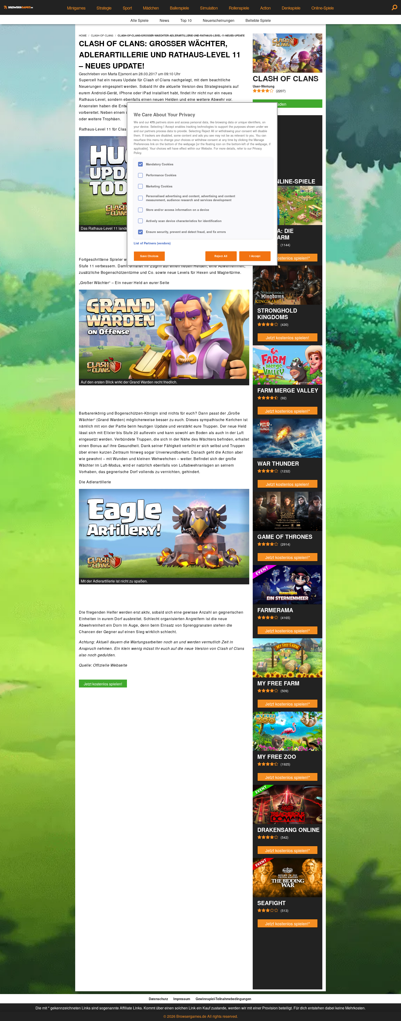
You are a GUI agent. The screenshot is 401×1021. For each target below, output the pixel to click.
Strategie (104, 8)
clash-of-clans (102, 35)
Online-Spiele (322, 8)
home (83, 35)
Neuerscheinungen (218, 20)
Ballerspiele (179, 8)
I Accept (255, 256)
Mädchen (151, 8)
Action (265, 8)
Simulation (208, 8)
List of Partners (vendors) (152, 243)
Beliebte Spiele (258, 20)
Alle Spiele (139, 20)
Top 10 (186, 20)
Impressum (181, 998)
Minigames (76, 8)
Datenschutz (158, 998)
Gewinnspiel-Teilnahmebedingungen (223, 998)
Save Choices (149, 256)
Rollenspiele (239, 8)
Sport (127, 8)
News (164, 20)
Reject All (220, 256)
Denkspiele (291, 8)
